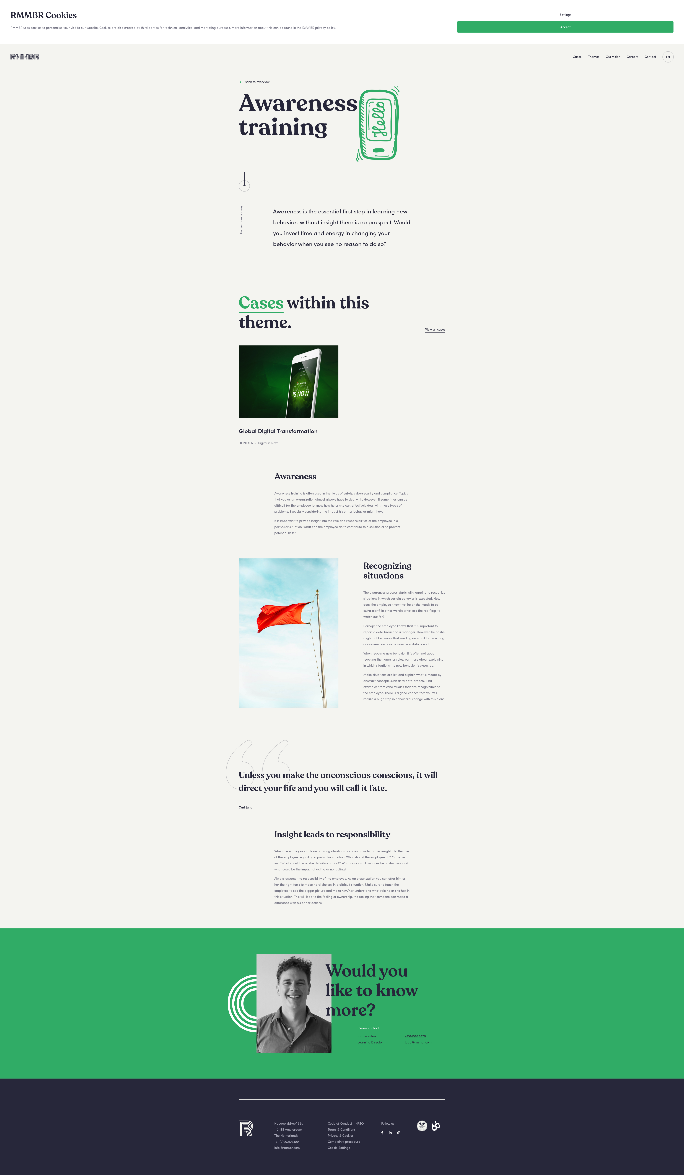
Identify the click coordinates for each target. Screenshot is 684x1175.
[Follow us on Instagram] (398, 1133)
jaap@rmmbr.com (418, 1042)
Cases (577, 57)
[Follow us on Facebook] (382, 1133)
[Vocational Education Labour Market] (436, 1126)
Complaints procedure (344, 1142)
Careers (632, 57)
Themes (593, 57)
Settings (565, 15)
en (668, 57)
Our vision (613, 57)
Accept (565, 27)
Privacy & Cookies (341, 1136)
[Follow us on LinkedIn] (391, 1133)
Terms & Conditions (342, 1129)
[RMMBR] (25, 56)
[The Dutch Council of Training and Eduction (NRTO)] (422, 1126)
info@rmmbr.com (287, 1148)
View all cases (435, 329)
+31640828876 (415, 1036)
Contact (650, 57)
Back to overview (257, 82)
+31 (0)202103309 (286, 1142)
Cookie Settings (339, 1148)
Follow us (387, 1123)
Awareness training (242, 220)
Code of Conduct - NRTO (346, 1123)
